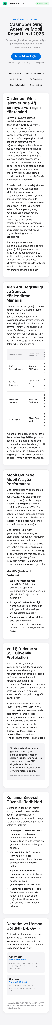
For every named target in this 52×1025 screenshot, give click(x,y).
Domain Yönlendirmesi (35, 73)
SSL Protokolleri (36, 79)
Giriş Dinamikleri (14, 73)
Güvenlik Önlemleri (17, 85)
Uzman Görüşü (36, 85)
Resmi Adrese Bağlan (26, 56)
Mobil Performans (17, 79)
